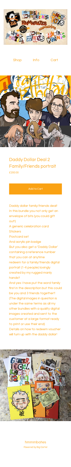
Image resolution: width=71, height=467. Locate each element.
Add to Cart (35, 188)
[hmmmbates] (35, 27)
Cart (55, 60)
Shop (17, 60)
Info (36, 60)
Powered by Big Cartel (35, 447)
